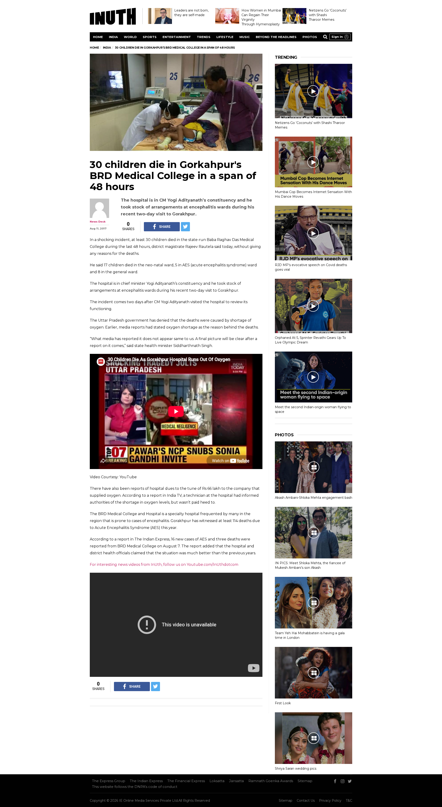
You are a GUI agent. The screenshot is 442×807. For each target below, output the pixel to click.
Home (98, 37)
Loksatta (216, 781)
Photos (309, 37)
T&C (349, 800)
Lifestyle (224, 37)
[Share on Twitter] (185, 226)
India (113, 37)
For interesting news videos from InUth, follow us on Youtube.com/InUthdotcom (164, 564)
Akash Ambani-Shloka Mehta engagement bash (313, 498)
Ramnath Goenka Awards (270, 781)
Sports (150, 37)
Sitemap (305, 781)
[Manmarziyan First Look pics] (313, 672)
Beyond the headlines (276, 37)
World (130, 37)
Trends (203, 37)
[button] (340, 37)
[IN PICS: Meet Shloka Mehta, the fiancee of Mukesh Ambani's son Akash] (313, 532)
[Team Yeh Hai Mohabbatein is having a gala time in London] (313, 602)
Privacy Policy (330, 800)
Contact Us (306, 800)
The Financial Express (186, 781)
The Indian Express (146, 781)
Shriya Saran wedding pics (295, 768)
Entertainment (177, 37)
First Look (283, 703)
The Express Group (108, 781)
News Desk (97, 221)
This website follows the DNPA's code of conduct (134, 786)
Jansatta (236, 781)
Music (244, 37)
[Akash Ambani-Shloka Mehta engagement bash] (313, 467)
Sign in (337, 36)
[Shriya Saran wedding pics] (313, 738)
